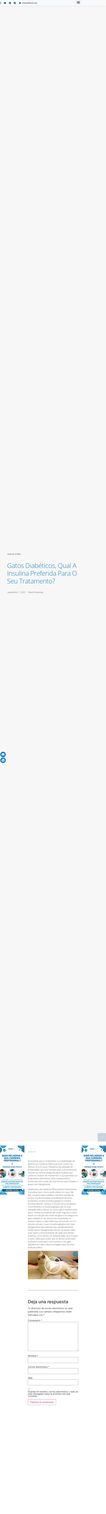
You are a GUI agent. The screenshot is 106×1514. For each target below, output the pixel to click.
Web (30, 1378)
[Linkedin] (10, 3)
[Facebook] (15, 3)
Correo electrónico (38, 1367)
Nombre (33, 1356)
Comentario (35, 1320)
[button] (78, 2)
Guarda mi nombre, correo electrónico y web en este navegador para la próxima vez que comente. (53, 1393)
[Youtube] (5, 3)
